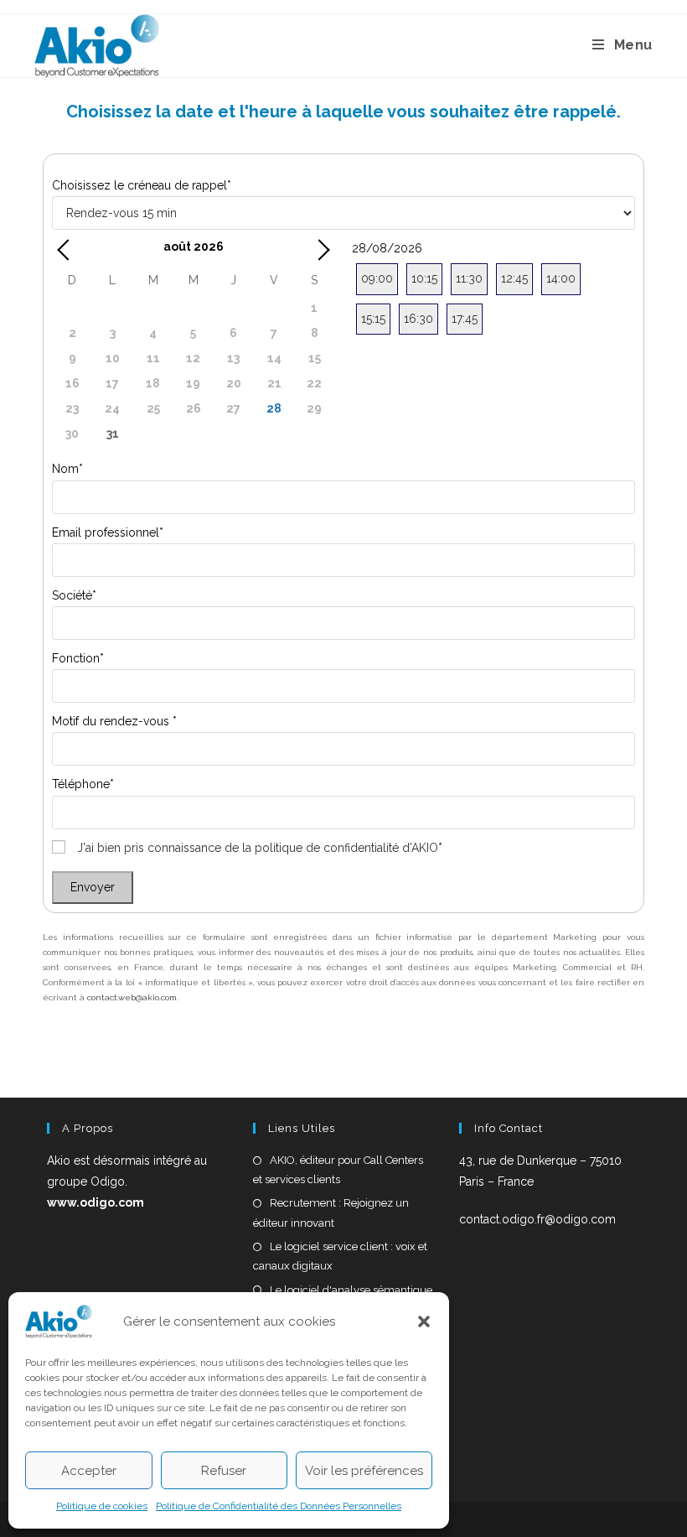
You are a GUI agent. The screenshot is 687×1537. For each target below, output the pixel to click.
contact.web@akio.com (132, 997)
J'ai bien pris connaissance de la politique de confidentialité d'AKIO (257, 847)
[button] (424, 1321)
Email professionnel (107, 532)
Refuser (223, 1470)
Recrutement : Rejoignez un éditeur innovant (331, 1212)
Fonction (78, 658)
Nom (67, 468)
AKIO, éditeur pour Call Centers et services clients (338, 1170)
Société (74, 595)
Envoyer (92, 887)
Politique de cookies (101, 1506)
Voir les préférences (364, 1470)
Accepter (88, 1470)
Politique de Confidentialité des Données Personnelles (278, 1506)
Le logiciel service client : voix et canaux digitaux (340, 1256)
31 (112, 433)
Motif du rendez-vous (114, 721)
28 (274, 408)
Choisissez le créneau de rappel (141, 185)
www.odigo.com (95, 1202)
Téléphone (83, 784)
